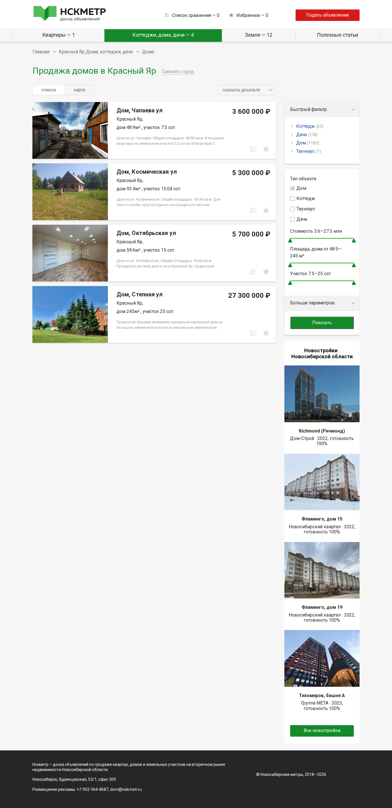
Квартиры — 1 (58, 35)
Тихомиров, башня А (322, 695)
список (48, 90)
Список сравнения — (196, 15)
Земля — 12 (258, 35)
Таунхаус (308, 151)
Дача (307, 134)
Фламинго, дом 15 (322, 519)
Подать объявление (327, 15)
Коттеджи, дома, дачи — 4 (163, 35)
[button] (247, 90)
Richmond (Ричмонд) (322, 431)
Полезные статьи (337, 35)
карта (79, 90)
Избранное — (252, 15)
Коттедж (309, 126)
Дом (307, 143)
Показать (322, 322)
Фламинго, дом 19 (322, 607)
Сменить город (178, 71)
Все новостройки (322, 730)
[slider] (290, 240)
